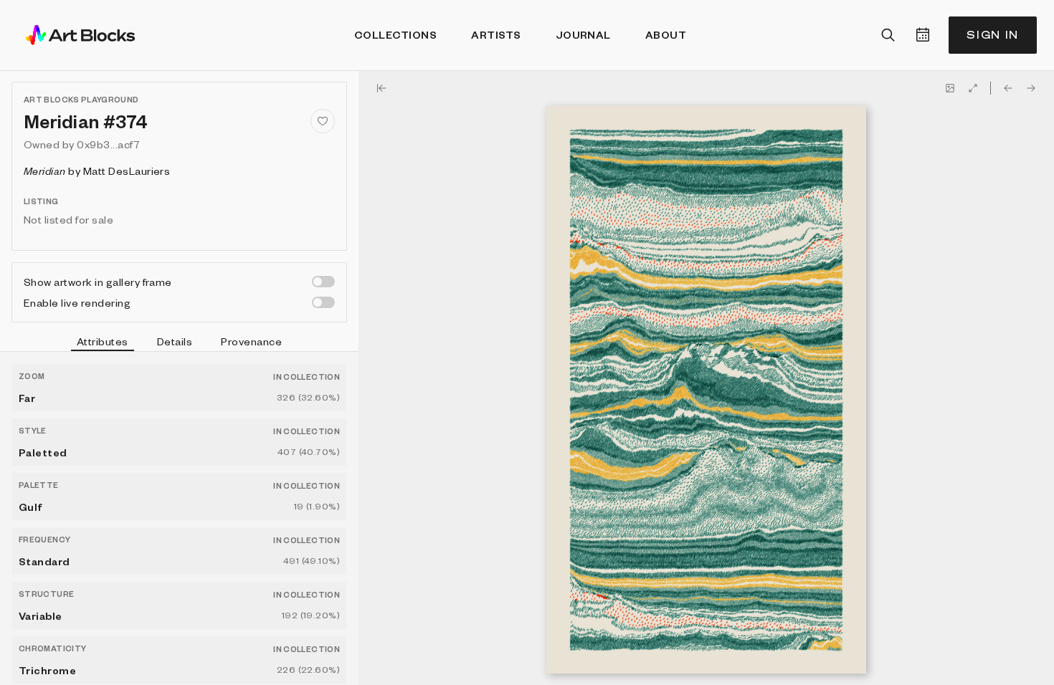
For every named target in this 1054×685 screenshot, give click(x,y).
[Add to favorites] (322, 121)
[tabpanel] (179, 518)
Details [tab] (174, 341)
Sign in (993, 35)
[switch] (323, 281)
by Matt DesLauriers (97, 170)
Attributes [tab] (102, 341)
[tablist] (179, 343)
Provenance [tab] (251, 341)
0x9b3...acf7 (108, 144)
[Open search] (888, 35)
